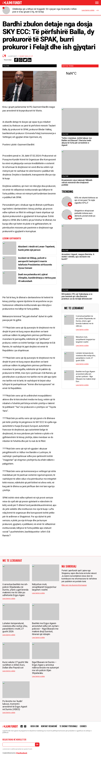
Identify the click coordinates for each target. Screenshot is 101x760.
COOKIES (83, 726)
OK (37, 744)
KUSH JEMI (35, 726)
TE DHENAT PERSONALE (68, 726)
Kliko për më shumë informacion (74, 585)
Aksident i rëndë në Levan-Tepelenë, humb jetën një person (36, 248)
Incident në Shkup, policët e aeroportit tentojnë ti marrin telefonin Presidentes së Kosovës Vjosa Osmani (35, 263)
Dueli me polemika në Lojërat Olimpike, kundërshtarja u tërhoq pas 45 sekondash (37, 277)
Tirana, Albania (80, 73)
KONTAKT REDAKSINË (49, 726)
